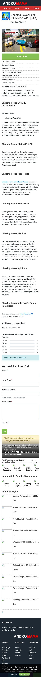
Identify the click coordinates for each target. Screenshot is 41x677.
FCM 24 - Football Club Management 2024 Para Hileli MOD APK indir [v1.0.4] (26, 554)
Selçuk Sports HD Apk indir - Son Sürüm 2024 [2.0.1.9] (26, 565)
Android (32, 647)
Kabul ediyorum (24, 674)
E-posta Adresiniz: (9, 389)
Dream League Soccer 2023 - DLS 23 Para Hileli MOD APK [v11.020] (26, 588)
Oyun (17, 8)
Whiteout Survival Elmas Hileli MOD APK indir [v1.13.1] (26, 531)
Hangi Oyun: (7, 380)
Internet (18, 655)
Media (17, 653)
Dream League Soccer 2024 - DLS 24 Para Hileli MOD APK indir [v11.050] (26, 577)
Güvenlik (35, 8)
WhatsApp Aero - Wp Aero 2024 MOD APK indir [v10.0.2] (26, 507)
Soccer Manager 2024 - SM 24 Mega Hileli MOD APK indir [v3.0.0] (26, 496)
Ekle (4, 431)
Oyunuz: (5, 422)
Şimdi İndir (21, 56)
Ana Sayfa (8, 8)
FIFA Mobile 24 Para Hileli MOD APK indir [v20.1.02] (26, 519)
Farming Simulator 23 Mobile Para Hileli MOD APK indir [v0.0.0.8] (26, 600)
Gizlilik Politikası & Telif (6, 658)
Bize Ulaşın (6, 647)
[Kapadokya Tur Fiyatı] (3, 612)
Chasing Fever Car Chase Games (15, 182)
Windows (32, 653)
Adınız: (5, 370)
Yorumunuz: (7, 402)
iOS (30, 650)
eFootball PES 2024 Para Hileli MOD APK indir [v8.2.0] (26, 542)
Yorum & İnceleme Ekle (11, 328)
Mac (30, 655)
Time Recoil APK (26, 314)
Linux (31, 658)
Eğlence (26, 8)
